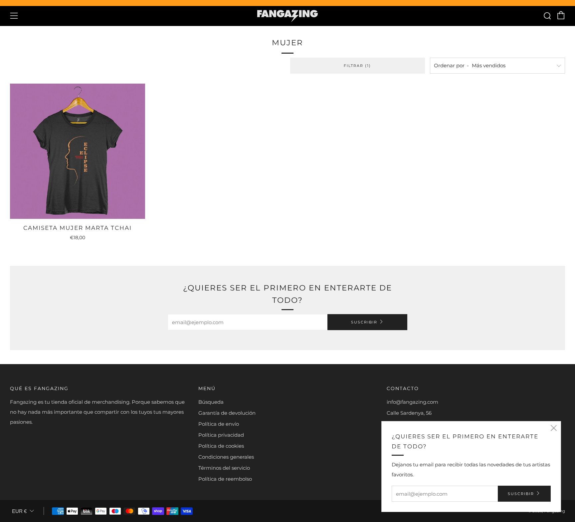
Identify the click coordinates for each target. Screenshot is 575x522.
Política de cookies (221, 446)
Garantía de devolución (227, 413)
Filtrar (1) (357, 65)
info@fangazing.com (412, 402)
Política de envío (218, 424)
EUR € (19, 511)
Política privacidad (221, 435)
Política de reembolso (225, 479)
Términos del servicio (224, 468)
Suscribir (364, 322)
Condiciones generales (226, 457)
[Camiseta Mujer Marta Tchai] (77, 151)
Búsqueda (211, 402)
